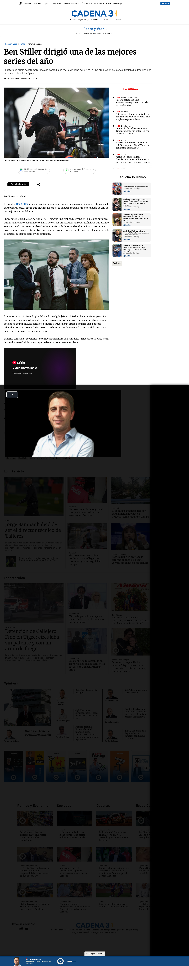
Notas (78, 33)
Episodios (126, 191)
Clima (108, 3)
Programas (57, 3)
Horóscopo (117, 3)
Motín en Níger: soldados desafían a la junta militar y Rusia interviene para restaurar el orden (133, 159)
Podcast (117, 263)
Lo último (131, 89)
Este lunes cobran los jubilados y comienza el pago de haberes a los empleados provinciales (133, 117)
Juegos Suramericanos (129, 97)
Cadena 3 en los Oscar (92, 33)
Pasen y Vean (94, 29)
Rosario (107, 19)
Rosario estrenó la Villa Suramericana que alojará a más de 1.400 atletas (132, 102)
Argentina (82, 19)
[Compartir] (38, 184)
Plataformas (108, 33)
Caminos (37, 3)
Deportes (28, 3)
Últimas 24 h (87, 3)
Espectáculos (126, 126)
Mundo (118, 19)
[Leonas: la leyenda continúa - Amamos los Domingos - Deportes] (117, 189)
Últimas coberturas (71, 3)
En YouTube (99, 3)
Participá (165, 3)
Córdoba (94, 19)
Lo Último (71, 19)
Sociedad (124, 112)
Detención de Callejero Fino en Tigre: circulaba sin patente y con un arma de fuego (133, 131)
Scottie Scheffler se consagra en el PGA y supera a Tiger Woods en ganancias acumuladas (133, 145)
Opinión (47, 3)
